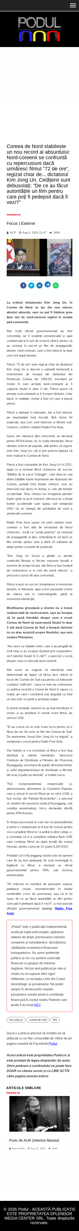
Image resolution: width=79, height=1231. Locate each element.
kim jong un (16, 1019)
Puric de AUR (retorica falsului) (34, 1140)
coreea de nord (38, 1019)
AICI (37, 1005)
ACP (13, 232)
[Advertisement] (39, 88)
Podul (53, 1043)
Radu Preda (18, 1148)
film (55, 1019)
